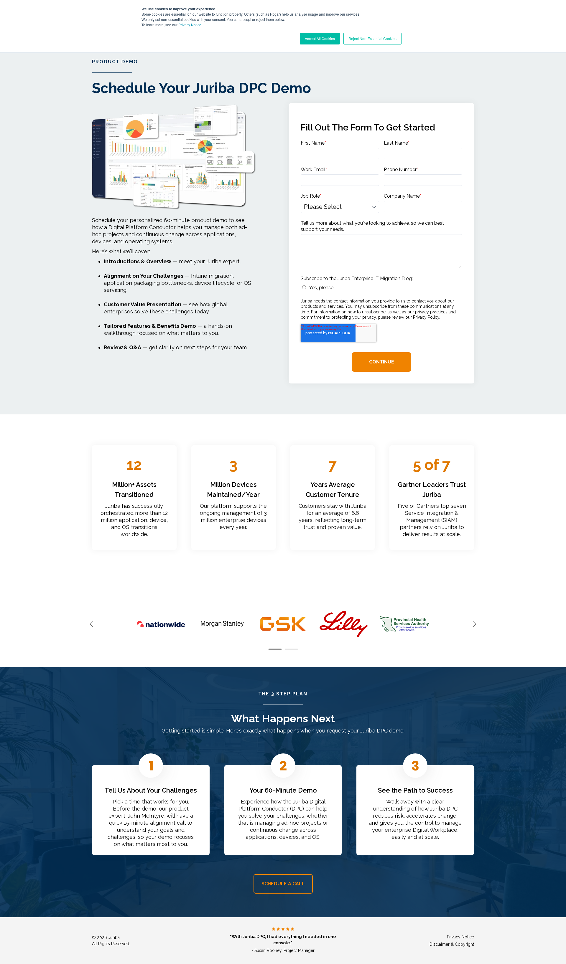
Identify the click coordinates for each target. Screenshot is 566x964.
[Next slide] (474, 624)
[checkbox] (381, 288)
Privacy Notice (189, 24)
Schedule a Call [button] (283, 884)
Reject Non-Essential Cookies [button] (372, 38)
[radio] (381, 288)
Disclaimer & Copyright (452, 944)
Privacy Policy (426, 317)
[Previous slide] (92, 624)
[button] (275, 649)
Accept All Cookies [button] (320, 38)
